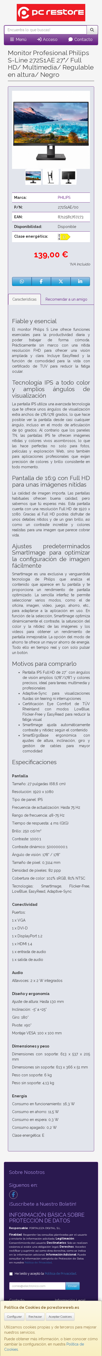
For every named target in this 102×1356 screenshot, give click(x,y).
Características (24, 299)
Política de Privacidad (38, 1262)
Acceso (50, 39)
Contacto (83, 39)
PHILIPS (64, 197)
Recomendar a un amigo (66, 299)
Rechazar (35, 1316)
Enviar (72, 1286)
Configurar (14, 1316)
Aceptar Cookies (60, 1316)
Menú (20, 39)
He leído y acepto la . (46, 1273)
